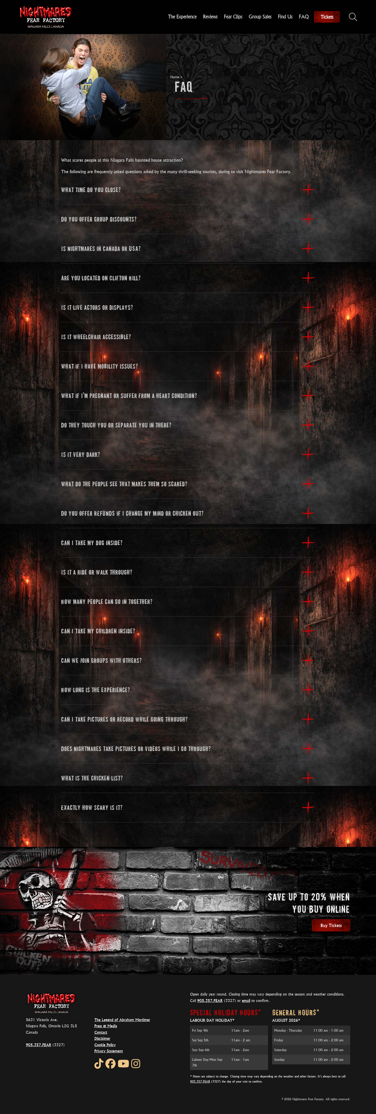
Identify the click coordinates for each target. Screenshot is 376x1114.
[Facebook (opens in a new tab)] (110, 1063)
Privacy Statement (108, 1051)
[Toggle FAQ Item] (308, 189)
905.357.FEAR (38, 1045)
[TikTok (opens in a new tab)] (98, 1063)
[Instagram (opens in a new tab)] (135, 1063)
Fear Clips (233, 17)
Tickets (326, 17)
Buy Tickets (331, 925)
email (246, 1000)
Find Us (285, 17)
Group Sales (260, 17)
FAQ (304, 17)
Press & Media (105, 1026)
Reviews (210, 17)
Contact (100, 1032)
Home (175, 77)
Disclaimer (102, 1038)
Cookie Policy (105, 1045)
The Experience (182, 17)
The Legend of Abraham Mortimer (122, 1020)
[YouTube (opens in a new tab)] (123, 1063)
